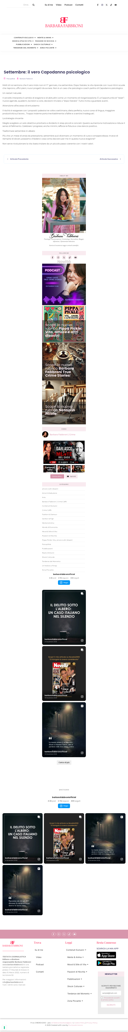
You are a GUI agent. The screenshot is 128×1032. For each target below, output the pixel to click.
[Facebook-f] (97, 5)
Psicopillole (10, 79)
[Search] (33, 5)
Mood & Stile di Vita (22, 41)
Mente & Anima (44, 38)
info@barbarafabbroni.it (12, 982)
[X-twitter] (106, 5)
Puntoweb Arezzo (75, 1025)
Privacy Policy (92, 1023)
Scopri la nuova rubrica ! (63, 330)
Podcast (68, 5)
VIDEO (64, 429)
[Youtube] (115, 5)
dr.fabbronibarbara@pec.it (62, 1023)
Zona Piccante (47, 48)
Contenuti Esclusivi (24, 38)
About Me (64, 176)
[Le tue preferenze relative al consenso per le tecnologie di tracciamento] (4, 1027)
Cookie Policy (79, 1023)
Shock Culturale (42, 44)
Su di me (49, 5)
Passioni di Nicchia (44, 41)
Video (59, 5)
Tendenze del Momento (24, 48)
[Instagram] (102, 5)
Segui (65, 582)
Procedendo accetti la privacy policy (110, 999)
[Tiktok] (111, 5)
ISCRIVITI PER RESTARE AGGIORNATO (111, 987)
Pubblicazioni (23, 44)
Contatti (79, 5)
